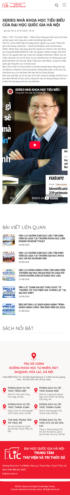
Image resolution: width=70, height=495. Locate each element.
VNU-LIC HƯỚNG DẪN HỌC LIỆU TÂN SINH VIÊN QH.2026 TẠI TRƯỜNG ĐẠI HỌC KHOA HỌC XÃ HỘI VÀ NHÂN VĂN (41, 256)
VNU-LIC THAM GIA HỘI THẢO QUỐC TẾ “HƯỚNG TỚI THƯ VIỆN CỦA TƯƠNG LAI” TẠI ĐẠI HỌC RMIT (42, 290)
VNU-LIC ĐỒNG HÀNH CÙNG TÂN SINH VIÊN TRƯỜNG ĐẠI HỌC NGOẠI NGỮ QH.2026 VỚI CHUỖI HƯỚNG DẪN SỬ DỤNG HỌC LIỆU (42, 273)
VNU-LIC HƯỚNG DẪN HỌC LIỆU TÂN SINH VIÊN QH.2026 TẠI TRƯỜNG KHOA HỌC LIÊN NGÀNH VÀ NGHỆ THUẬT (42, 238)
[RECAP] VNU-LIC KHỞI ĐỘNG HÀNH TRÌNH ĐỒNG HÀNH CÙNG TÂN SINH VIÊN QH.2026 (42, 306)
